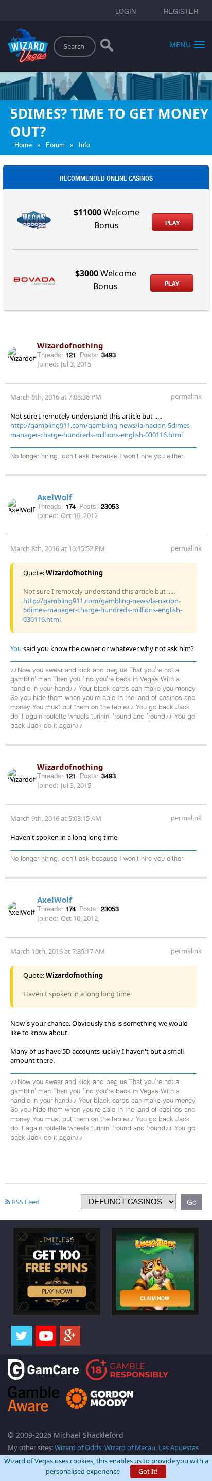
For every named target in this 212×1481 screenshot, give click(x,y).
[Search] (106, 47)
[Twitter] (21, 1336)
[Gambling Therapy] (99, 1398)
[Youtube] (46, 1336)
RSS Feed (25, 1201)
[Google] (70, 1336)
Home (23, 145)
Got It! (148, 1471)
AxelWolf (54, 497)
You (16, 648)
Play (172, 222)
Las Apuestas (178, 1447)
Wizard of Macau (129, 1447)
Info (84, 145)
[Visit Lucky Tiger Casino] (155, 1270)
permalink (186, 396)
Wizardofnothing (70, 345)
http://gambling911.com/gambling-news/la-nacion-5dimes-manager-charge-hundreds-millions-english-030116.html (101, 430)
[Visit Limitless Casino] (57, 1270)
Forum (55, 145)
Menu (180, 44)
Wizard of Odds (78, 1447)
